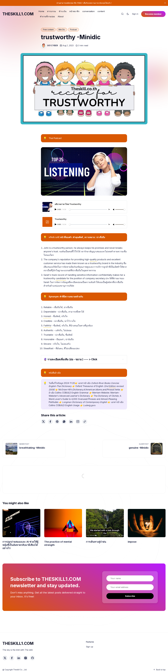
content (101, 11)
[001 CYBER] (43, 45)
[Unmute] (113, 210)
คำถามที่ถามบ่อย (47, 16)
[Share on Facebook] (50, 421)
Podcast (73, 30)
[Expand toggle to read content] (122, 359)
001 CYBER (52, 45)
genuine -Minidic (139, 447)
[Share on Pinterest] (57, 421)
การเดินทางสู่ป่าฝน (96, 541)
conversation (88, 11)
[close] (165, 3)
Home (41, 11)
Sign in (135, 14)
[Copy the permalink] (84, 421)
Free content (48, 30)
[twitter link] (4, 658)
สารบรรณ (51, 11)
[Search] (122, 14)
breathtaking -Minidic (32, 447)
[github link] (32, 658)
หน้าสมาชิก (74, 11)
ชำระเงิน (62, 11)
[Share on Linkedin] (71, 421)
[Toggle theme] (128, 14)
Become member (153, 14)
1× (109, 209)
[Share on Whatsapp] (64, 421)
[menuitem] (41, 11)
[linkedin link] (18, 658)
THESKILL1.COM (18, 14)
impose (132, 541)
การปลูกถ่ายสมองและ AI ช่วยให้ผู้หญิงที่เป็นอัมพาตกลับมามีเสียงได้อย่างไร (20, 545)
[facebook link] (11, 658)
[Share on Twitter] (43, 421)
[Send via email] (77, 421)
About (60, 16)
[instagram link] (25, 658)
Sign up (89, 646)
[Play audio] (56, 209)
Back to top (161, 670)
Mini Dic (62, 30)
